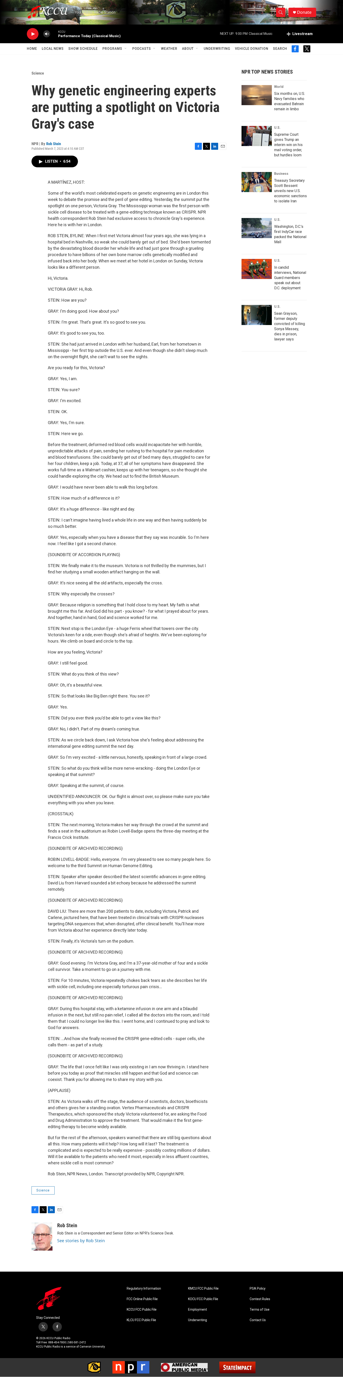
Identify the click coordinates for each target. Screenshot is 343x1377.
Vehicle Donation (251, 48)
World (279, 87)
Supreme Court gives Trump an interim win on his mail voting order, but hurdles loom (288, 144)
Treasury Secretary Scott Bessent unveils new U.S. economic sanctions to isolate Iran (290, 190)
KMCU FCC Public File (203, 1288)
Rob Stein (53, 143)
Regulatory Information (144, 1288)
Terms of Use (260, 1309)
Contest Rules (260, 1299)
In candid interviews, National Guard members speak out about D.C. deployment (290, 277)
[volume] (47, 34)
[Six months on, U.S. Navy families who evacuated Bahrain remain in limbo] (257, 95)
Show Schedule (83, 48)
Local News (53, 48)
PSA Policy (258, 1288)
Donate (304, 12)
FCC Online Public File (142, 1299)
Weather (169, 48)
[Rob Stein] (42, 1237)
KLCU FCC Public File (141, 1320)
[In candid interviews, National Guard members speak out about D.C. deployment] (257, 269)
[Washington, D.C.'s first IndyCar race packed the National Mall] (257, 228)
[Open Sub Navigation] (126, 48)
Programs (112, 48)
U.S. (277, 127)
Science (38, 73)
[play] (32, 34)
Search (280, 48)
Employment (197, 1309)
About (188, 48)
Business (281, 173)
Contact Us (258, 1320)
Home (32, 48)
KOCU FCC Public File (203, 1299)
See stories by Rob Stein (81, 1240)
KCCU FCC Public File (142, 1309)
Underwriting (217, 48)
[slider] (54, 33)
